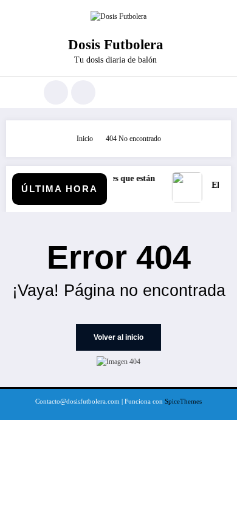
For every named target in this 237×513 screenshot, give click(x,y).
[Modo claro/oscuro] (83, 92)
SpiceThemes (183, 401)
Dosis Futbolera (115, 44)
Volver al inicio (118, 337)
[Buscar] (56, 92)
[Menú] (22, 92)
